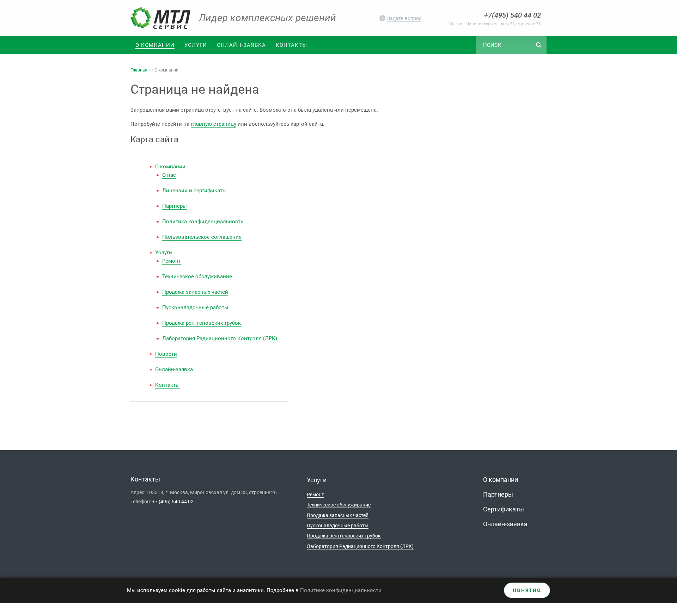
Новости (166, 354)
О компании (170, 166)
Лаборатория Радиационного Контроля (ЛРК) (219, 338)
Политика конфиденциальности (203, 221)
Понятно (527, 590)
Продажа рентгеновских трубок (201, 323)
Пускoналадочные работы (195, 307)
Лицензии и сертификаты (194, 190)
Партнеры (174, 206)
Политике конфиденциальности (341, 590)
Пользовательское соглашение (202, 237)
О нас (169, 175)
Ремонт (171, 261)
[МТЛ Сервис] (160, 18)
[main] (338, 252)
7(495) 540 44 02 (514, 15)
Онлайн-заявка (241, 45)
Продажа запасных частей (195, 292)
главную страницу (213, 124)
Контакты (291, 45)
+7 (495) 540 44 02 (173, 501)
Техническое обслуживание (197, 276)
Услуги (195, 45)
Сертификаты (503, 509)
